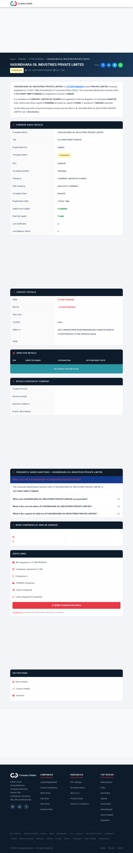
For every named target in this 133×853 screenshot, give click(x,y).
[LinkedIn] (19, 806)
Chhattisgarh (62, 834)
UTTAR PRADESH (36, 59)
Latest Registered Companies (28, 597)
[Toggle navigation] (118, 3)
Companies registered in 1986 (29, 569)
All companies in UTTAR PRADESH (31, 562)
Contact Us (17, 612)
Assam (44, 834)
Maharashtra (106, 782)
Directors (20, 695)
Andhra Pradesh (31, 834)
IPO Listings (75, 782)
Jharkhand (109, 834)
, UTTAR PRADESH (67, 307)
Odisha (50, 839)
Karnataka (105, 793)
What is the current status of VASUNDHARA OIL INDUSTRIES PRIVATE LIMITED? (52, 506)
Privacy (111, 848)
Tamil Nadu (106, 804)
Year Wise (44, 804)
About (103, 848)
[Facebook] (26, 806)
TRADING (22, 59)
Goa (71, 834)
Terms (120, 848)
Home (12, 59)
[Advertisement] (66, 29)
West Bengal (106, 809)
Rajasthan (105, 820)
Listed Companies (23, 590)
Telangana (77, 839)
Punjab (58, 839)
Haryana (79, 834)
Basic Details (21, 682)
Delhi (103, 787)
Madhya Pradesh (26, 839)
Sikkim (67, 839)
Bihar (51, 834)
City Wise (44, 798)
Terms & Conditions (79, 804)
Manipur (40, 839)
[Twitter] (12, 806)
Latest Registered (48, 782)
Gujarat (104, 798)
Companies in (21, 576)
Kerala (14, 839)
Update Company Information (67, 605)
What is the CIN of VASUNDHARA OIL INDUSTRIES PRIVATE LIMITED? (47, 479)
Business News (77, 787)
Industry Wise (46, 809)
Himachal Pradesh (94, 834)
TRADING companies (25, 583)
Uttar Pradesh (107, 815)
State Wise (45, 793)
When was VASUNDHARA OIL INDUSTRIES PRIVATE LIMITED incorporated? (50, 499)
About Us (74, 793)
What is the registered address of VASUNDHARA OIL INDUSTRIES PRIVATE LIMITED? (55, 513)
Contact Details (22, 689)
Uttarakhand (104, 839)
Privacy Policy (76, 798)
